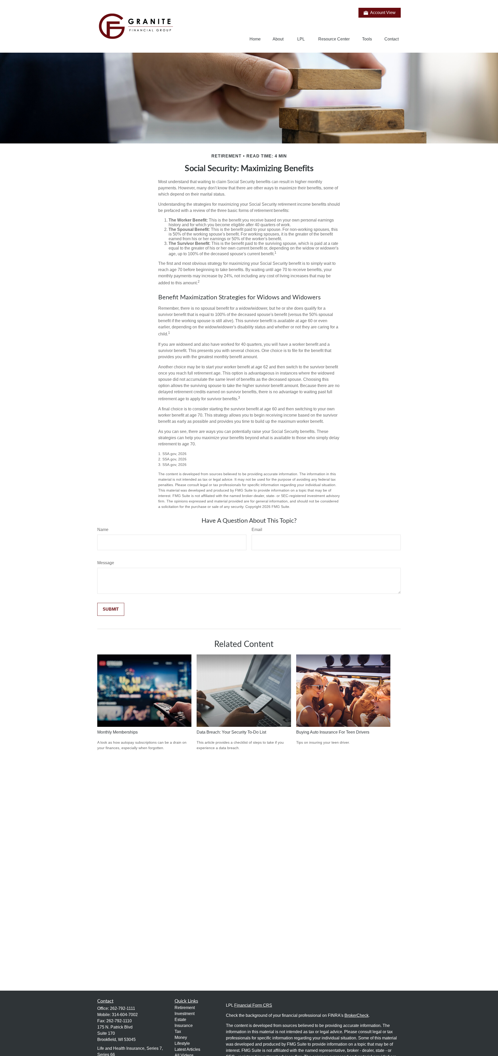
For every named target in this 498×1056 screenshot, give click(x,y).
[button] (255, 39)
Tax (178, 1031)
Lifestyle (182, 1043)
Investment (185, 1013)
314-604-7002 (125, 1014)
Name (102, 529)
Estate (180, 1019)
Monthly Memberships (117, 732)
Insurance (184, 1025)
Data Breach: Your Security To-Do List (231, 732)
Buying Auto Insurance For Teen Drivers (332, 732)
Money (181, 1037)
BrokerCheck (356, 1015)
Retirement (185, 1007)
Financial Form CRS (253, 1005)
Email (257, 529)
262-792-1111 (122, 1008)
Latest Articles (187, 1049)
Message (105, 563)
